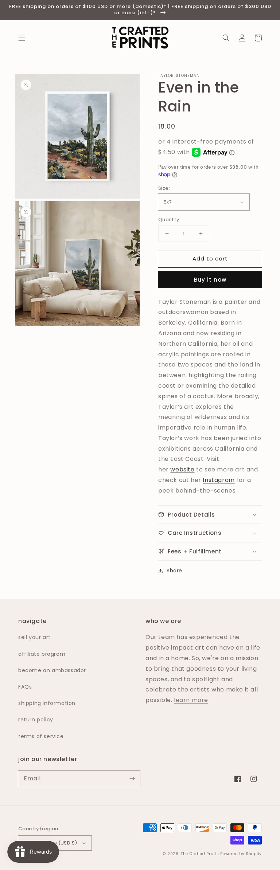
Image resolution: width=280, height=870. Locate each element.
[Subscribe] (132, 779)
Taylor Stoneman (179, 76)
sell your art (34, 637)
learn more (191, 700)
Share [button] (174, 570)
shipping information (46, 703)
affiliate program (41, 654)
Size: (164, 188)
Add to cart (210, 258)
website (182, 469)
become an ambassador (52, 670)
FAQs (25, 686)
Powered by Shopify (241, 854)
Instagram (218, 480)
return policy (35, 719)
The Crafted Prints (200, 854)
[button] (22, 38)
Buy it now (210, 279)
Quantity (168, 219)
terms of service (41, 736)
